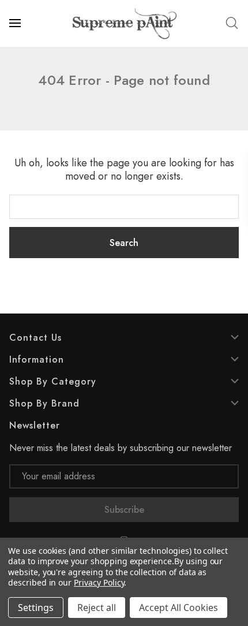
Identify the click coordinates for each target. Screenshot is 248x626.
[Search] (232, 23)
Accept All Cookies (178, 607)
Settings (36, 607)
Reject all (96, 607)
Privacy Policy (99, 582)
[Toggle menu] (16, 23)
